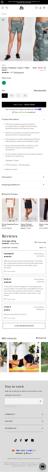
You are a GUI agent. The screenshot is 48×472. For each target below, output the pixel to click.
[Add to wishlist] (3, 20)
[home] (22, 7)
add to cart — (24, 105)
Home (4, 14)
